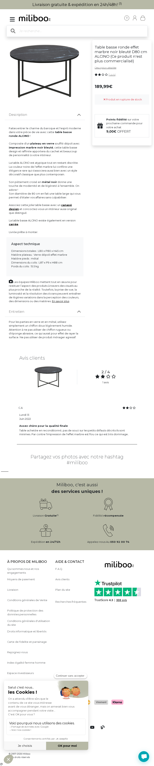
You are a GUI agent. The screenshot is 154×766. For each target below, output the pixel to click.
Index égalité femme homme (26, 662)
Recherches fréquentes (70, 601)
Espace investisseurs (20, 673)
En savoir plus (60, 301)
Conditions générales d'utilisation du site (28, 623)
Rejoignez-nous (17, 652)
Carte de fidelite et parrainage (27, 641)
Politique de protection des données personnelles (25, 612)
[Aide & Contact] (127, 18)
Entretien (16, 312)
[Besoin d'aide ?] (143, 756)
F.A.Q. (59, 568)
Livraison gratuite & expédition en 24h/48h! (77, 4)
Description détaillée (105, 67)
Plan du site (62, 589)
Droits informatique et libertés (26, 631)
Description (18, 115)
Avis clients (62, 579)
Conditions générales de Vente (27, 600)
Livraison (12, 589)
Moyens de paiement (21, 579)
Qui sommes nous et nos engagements (23, 570)
